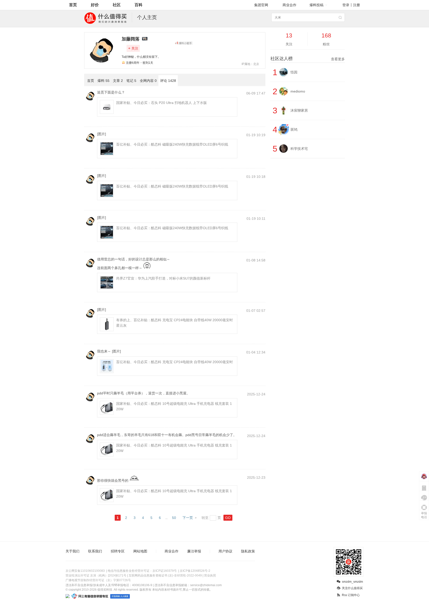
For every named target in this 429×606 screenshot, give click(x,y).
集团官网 (261, 5)
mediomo (297, 91)
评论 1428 (168, 81)
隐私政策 (248, 551)
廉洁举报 (194, 551)
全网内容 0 (148, 81)
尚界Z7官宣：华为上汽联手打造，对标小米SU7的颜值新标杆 (163, 278)
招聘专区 (118, 551)
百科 (139, 5)
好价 (95, 5)
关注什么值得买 (352, 588)
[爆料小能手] (184, 43)
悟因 (293, 72)
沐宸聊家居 (299, 110)
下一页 (187, 518)
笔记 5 (131, 81)
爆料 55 (103, 81)
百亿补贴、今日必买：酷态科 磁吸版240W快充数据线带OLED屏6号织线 (172, 144)
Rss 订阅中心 (351, 595)
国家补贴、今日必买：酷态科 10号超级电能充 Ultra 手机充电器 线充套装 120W (174, 406)
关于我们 (72, 551)
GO (228, 518)
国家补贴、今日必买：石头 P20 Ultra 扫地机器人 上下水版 (161, 103)
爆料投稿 (316, 5)
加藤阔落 (131, 38)
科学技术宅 (299, 149)
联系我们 (95, 551)
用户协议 (225, 551)
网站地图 (140, 551)
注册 (356, 5)
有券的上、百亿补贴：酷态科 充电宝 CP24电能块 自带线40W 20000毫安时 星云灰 (174, 322)
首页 (73, 5)
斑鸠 (293, 129)
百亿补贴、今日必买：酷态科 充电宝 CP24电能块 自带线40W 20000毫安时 (174, 362)
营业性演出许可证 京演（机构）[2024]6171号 (96, 575)
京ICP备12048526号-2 (195, 571)
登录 (345, 5)
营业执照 (210, 575)
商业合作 (289, 5)
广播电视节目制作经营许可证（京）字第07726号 (98, 580)
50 (174, 518)
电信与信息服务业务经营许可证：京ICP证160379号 (142, 571)
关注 (133, 48)
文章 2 (118, 81)
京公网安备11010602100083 (85, 571)
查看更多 (338, 59)
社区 (117, 5)
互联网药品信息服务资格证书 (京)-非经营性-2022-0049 (165, 575)
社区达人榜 (307, 58)
